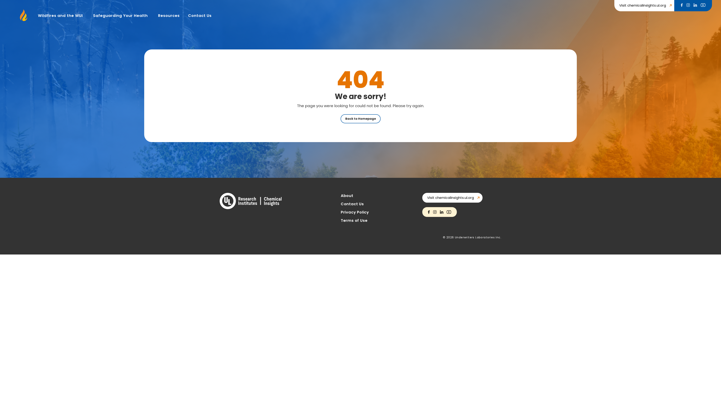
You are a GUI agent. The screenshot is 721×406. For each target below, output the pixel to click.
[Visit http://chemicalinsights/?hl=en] (688, 5)
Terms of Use (354, 220)
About (347, 195)
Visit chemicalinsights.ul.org (450, 197)
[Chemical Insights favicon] (23, 20)
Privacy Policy (355, 212)
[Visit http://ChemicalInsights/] (682, 5)
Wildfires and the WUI (60, 15)
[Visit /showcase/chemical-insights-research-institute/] (695, 5)
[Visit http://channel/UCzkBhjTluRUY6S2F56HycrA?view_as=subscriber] (703, 5)
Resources (169, 15)
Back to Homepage (360, 119)
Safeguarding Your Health (120, 15)
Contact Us (200, 15)
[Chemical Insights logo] (251, 201)
